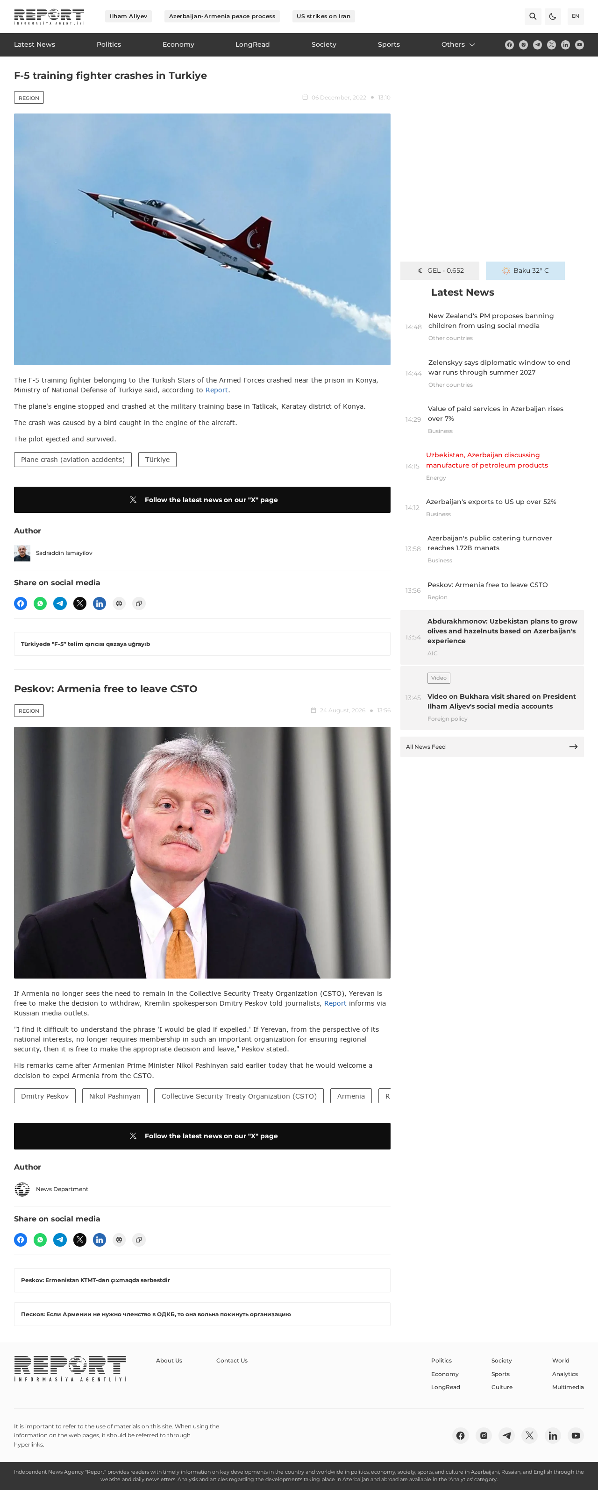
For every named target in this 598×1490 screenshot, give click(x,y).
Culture (502, 1387)
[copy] (138, 603)
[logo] (49, 16)
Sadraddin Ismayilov (64, 552)
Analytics (565, 1373)
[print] (119, 603)
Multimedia (568, 1387)
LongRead (445, 1387)
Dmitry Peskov (45, 1096)
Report (217, 390)
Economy (445, 1373)
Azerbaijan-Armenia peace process (222, 16)
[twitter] (551, 44)
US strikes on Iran (323, 16)
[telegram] (537, 44)
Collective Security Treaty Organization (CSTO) (239, 1096)
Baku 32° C (531, 270)
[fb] (509, 44)
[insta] (523, 44)
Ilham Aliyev (129, 16)
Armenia (351, 1096)
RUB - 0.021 (445, 270)
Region (29, 98)
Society (501, 1360)
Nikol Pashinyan (115, 1096)
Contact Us (232, 1360)
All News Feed (426, 746)
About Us (169, 1360)
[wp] (40, 603)
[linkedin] (565, 44)
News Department (62, 1188)
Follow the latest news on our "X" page (211, 500)
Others (453, 44)
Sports (500, 1373)
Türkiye (157, 459)
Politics (441, 1360)
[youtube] (579, 44)
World (561, 1360)
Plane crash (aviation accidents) (73, 459)
